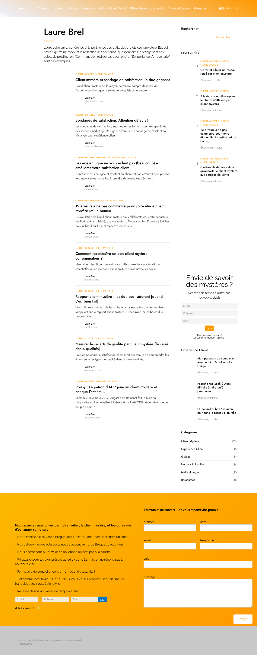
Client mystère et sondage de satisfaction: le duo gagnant (122, 79)
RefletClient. (25, 644)
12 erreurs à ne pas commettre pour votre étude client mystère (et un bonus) (119, 208)
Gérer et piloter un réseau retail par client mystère (218, 72)
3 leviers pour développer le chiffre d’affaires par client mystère (217, 100)
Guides (99, 200)
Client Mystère (84, 74)
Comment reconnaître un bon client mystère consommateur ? (111, 256)
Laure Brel (89, 98)
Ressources (188, 480)
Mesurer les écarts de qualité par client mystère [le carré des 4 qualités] (121, 346)
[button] (21, 8)
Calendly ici (52, 583)
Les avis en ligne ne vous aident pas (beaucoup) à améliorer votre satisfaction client (116, 165)
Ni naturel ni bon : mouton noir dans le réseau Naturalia (216, 411)
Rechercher (190, 28)
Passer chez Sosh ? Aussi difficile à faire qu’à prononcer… (214, 387)
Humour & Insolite (192, 464)
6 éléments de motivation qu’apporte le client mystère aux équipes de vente (218, 171)
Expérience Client (106, 157)
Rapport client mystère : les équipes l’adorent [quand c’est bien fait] (119, 299)
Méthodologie (104, 74)
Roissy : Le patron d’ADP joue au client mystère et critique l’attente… (116, 389)
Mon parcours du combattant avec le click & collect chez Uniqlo (216, 362)
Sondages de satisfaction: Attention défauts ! (111, 120)
